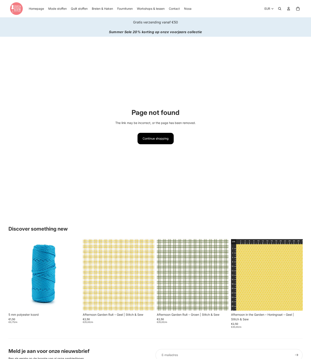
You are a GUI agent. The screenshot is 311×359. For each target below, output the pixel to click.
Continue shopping (156, 138)
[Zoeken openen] (279, 8)
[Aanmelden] (297, 355)
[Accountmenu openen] (288, 8)
